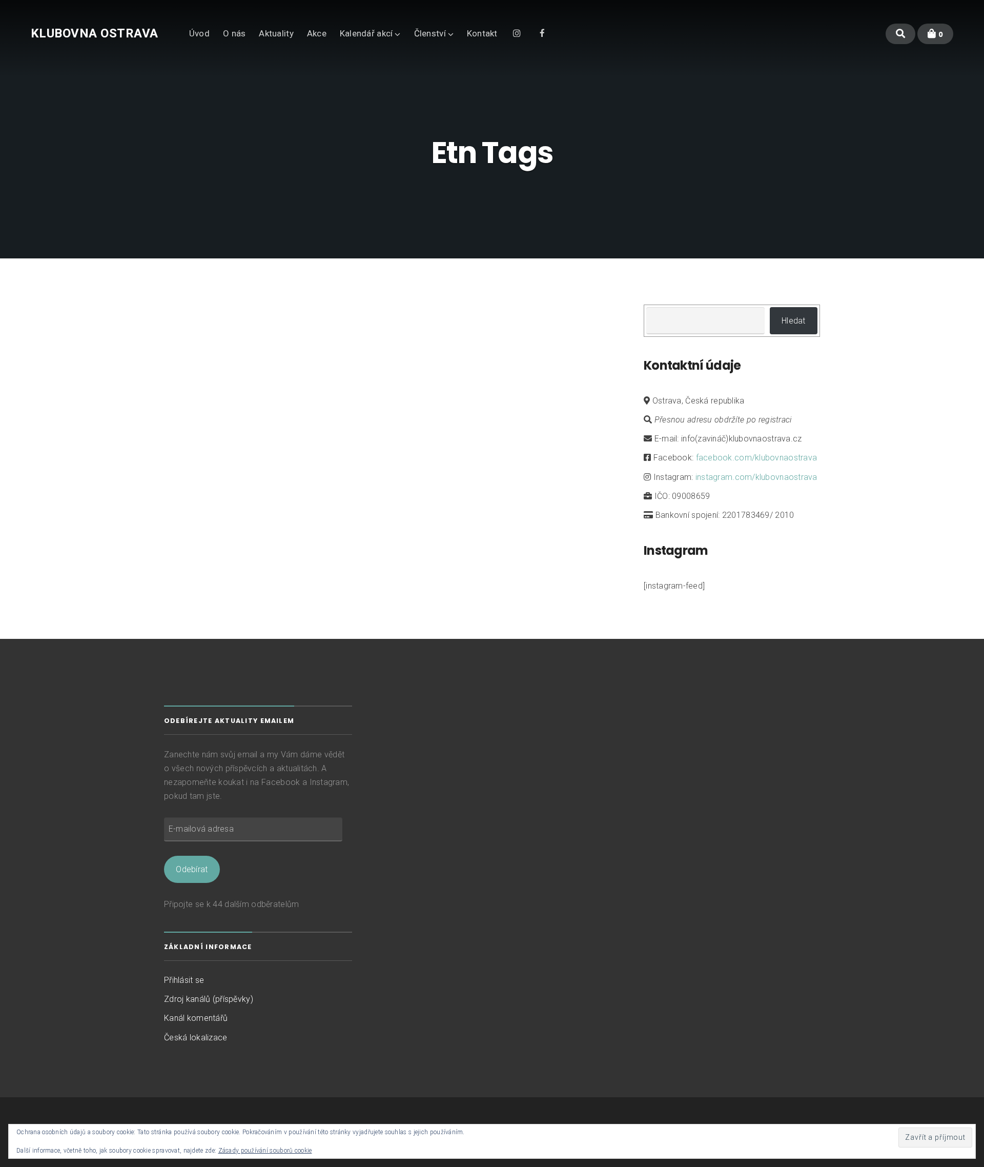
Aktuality (276, 33)
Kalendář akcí (366, 33)
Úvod (199, 33)
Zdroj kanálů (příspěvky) (208, 999)
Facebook (542, 32)
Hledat (794, 321)
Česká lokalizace (196, 1037)
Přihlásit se (184, 980)
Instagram (517, 32)
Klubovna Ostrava (94, 33)
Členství (430, 33)
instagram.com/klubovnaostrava (756, 477)
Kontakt (482, 33)
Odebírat (192, 869)
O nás (234, 33)
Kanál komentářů (196, 1018)
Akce (316, 33)
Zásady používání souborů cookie (265, 1150)
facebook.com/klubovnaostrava (756, 457)
